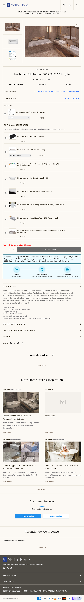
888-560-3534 (22, 591)
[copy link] (22, 344)
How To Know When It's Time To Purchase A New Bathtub (17, 417)
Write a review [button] (28, 516)
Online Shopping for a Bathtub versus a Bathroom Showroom (19, 467)
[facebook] (11, 344)
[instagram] (11, 568)
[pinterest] (18, 344)
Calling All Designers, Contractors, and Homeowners (61, 467)
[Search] (63, 5)
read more (7, 432)
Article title (50, 415)
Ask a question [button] (56, 516)
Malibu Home (12, 598)
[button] (4, 5)
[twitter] (14, 344)
